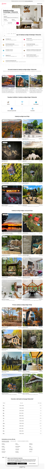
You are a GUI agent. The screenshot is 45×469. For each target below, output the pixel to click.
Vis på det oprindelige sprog (29, 1)
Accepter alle (12, 463)
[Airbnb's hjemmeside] (4, 3)
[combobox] (11, 17)
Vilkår (24, 467)
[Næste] (24, 73)
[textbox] (7, 20)
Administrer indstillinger (32, 463)
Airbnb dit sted (39, 3)
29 (13, 33)
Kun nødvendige (22, 463)
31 (4, 35)
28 (11, 33)
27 (9, 33)
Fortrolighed (21, 467)
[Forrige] (20, 73)
